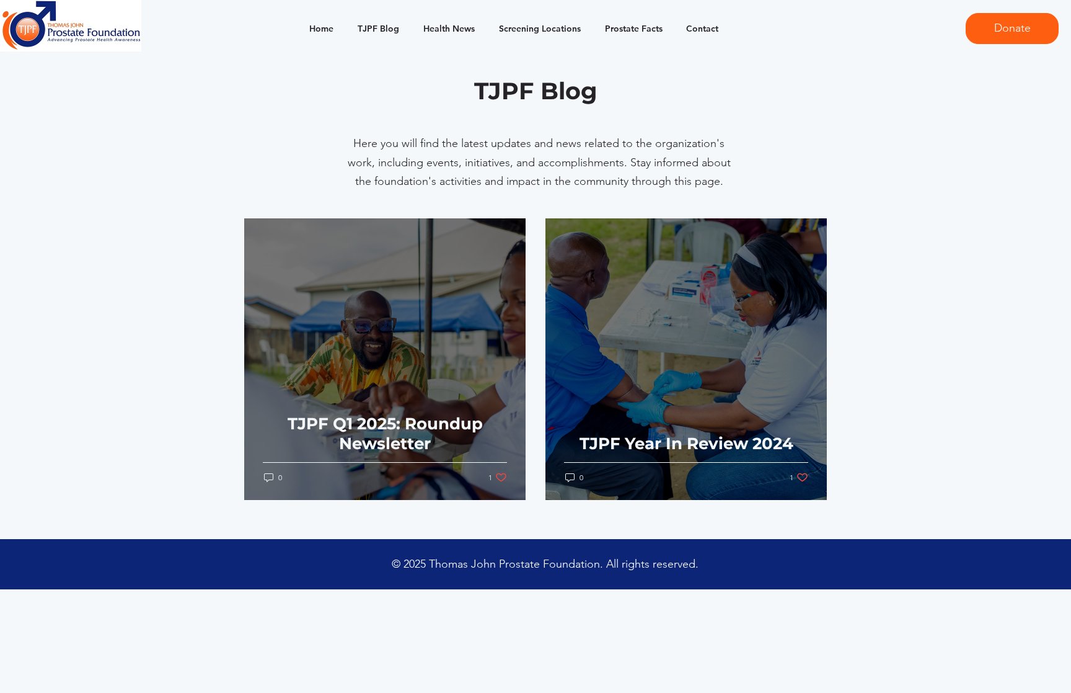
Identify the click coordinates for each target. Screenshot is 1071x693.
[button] (318, 28)
